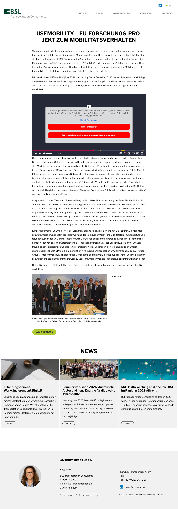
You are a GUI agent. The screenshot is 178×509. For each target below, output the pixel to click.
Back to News (44, 332)
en (171, 6)
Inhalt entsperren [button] (89, 127)
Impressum (68, 495)
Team (99, 13)
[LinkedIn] (160, 5)
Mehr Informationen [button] (89, 120)
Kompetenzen (121, 13)
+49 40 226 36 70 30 (135, 479)
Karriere (146, 13)
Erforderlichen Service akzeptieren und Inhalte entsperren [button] (89, 135)
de (167, 6)
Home (82, 13)
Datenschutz (88, 495)
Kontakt (167, 13)
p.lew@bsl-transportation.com (135, 472)
